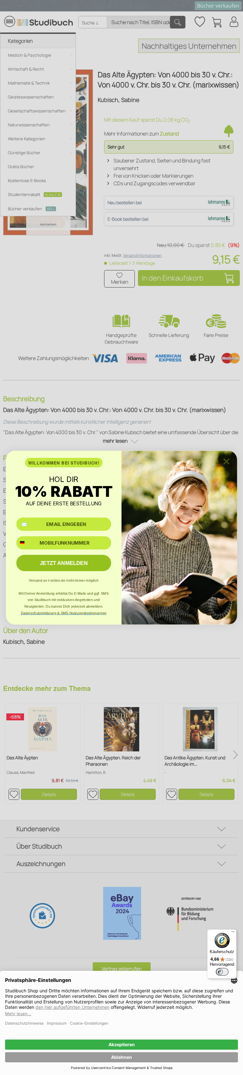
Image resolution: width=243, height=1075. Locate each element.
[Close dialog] (226, 461)
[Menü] (233, 933)
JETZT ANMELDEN (64, 563)
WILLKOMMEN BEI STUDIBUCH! (64, 462)
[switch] (222, 972)
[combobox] (26, 542)
